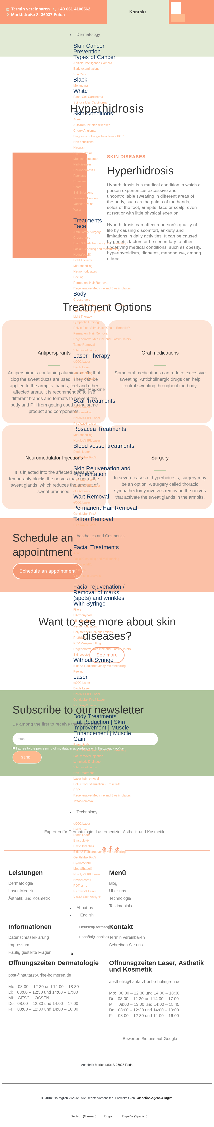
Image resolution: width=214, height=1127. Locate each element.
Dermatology (88, 34)
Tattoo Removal (93, 519)
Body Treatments (95, 716)
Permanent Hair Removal (105, 508)
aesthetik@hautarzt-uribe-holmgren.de (145, 981)
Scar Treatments (94, 401)
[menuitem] (105, 915)
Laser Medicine (90, 389)
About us (84, 907)
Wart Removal (91, 496)
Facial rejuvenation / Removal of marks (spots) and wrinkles (99, 592)
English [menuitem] (109, 1116)
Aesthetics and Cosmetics (100, 536)
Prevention (87, 51)
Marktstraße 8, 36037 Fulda (113, 1064)
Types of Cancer (94, 57)
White (80, 91)
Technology (86, 812)
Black (80, 80)
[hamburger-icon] (205, 33)
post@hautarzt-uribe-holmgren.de (39, 975)
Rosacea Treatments (99, 429)
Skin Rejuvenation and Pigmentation (101, 471)
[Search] (178, 18)
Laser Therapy (91, 356)
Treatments (87, 220)
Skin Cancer (88, 46)
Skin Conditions (93, 113)
